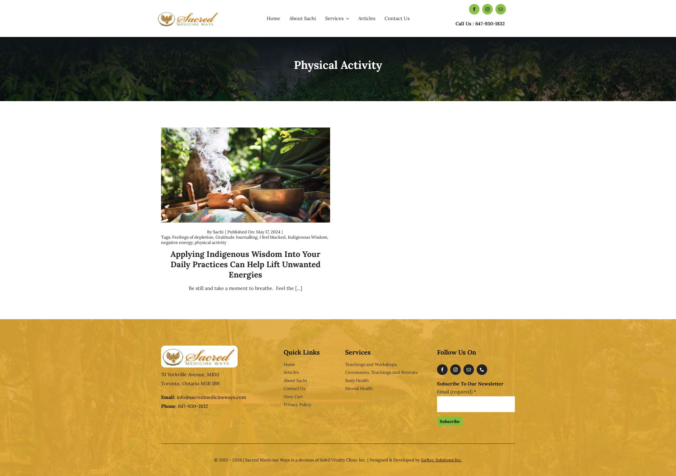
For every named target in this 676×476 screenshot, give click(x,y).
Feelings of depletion (192, 237)
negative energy (177, 242)
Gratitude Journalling (236, 237)
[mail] (500, 9)
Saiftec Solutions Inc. (441, 460)
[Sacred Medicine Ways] (188, 12)
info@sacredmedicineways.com (211, 397)
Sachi (218, 231)
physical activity (210, 242)
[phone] (482, 369)
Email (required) (456, 392)
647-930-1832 (193, 406)
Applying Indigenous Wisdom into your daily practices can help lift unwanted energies (246, 264)
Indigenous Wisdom (307, 237)
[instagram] (487, 9)
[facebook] (474, 9)
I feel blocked (273, 237)
